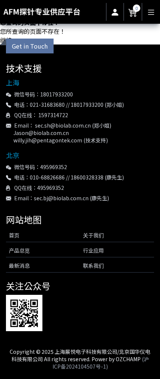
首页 (14, 235)
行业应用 (93, 250)
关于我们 (93, 235)
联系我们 (93, 265)
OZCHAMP (128, 359)
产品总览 (19, 250)
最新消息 (19, 265)
